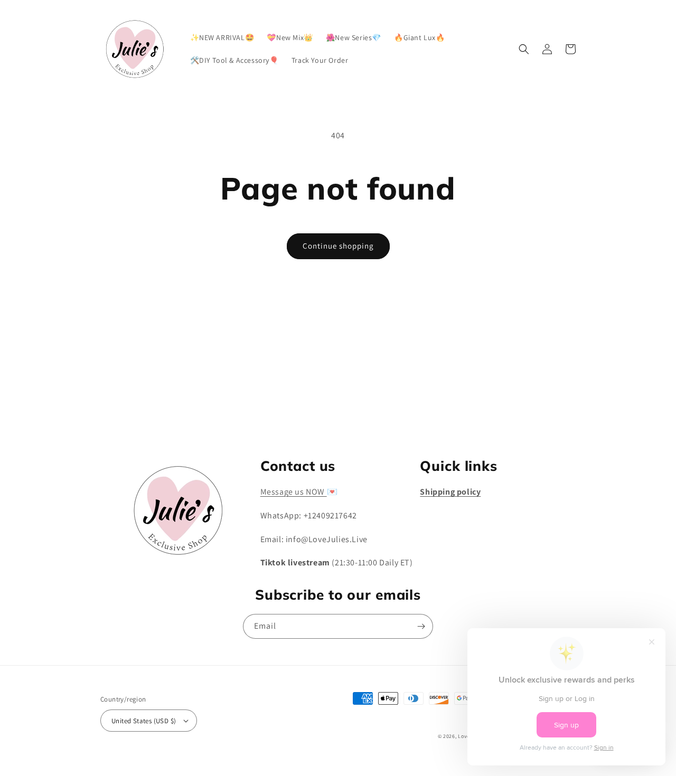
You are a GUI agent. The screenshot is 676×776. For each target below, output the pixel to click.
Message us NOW (293, 491)
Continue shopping (338, 246)
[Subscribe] (421, 413)
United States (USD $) (143, 720)
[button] (524, 49)
